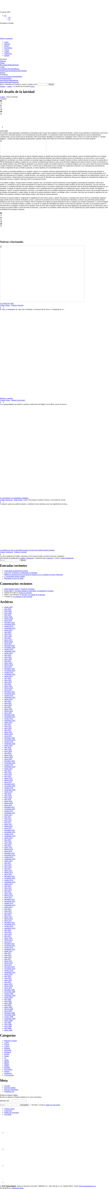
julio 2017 (7, 817)
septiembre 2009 (9, 995)
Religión (16, 65)
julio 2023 (7, 678)
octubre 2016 (8, 834)
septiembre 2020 (9, 744)
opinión (8, 78)
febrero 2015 (8, 872)
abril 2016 (7, 845)
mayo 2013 (8, 913)
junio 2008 (7, 1024)
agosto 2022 (8, 699)
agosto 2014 (8, 884)
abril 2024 (7, 661)
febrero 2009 (8, 1009)
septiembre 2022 (9, 697)
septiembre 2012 (9, 928)
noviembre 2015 (9, 855)
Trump (4, 78)
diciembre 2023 (9, 669)
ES (5, 16)
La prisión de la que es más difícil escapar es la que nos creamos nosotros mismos (27, 550)
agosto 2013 (8, 907)
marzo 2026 (8, 617)
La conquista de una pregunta (22, 596)
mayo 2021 (8, 728)
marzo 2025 (8, 640)
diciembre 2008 (9, 1013)
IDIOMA (3, 1101)
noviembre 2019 (9, 763)
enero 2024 (8, 667)
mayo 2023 (8, 682)
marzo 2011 (8, 961)
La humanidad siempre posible (14, 576)
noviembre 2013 (9, 901)
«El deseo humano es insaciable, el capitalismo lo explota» (34, 591)
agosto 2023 (8, 676)
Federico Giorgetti (17, 305)
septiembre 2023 (9, 674)
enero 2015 (8, 874)
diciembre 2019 (9, 761)
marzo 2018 (8, 801)
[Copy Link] (54, 114)
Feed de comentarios (11, 1089)
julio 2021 (7, 724)
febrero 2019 (8, 780)
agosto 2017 (8, 815)
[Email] (54, 111)
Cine (44, 558)
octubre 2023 (8, 672)
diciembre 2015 (9, 853)
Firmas (6, 46)
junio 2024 (7, 657)
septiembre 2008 (9, 1019)
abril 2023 (7, 684)
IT (9, 19)
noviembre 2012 (9, 924)
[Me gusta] (1, 127)
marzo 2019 (8, 778)
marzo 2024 (8, 663)
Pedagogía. (14, 80)
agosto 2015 (8, 861)
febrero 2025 (8, 642)
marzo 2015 (8, 870)
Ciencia (10, 71)
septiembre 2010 (9, 972)
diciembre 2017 (9, 807)
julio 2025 (7, 632)
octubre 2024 (8, 649)
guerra (2, 80)
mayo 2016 (8, 844)
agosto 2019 (8, 769)
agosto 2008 (8, 1020)
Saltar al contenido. (6, 38)
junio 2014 (7, 888)
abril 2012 (7, 936)
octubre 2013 (8, 903)
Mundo (6, 1062)
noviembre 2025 (9, 624)
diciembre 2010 (9, 967)
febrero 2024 (8, 665)
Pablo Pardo (18, 500)
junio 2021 (7, 726)
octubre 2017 (8, 811)
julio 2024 (7, 655)
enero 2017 (8, 828)
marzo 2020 (8, 755)
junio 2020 (7, 749)
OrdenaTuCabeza (18, 1188)
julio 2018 (7, 794)
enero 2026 (8, 620)
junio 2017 (7, 819)
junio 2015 (7, 865)
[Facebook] (54, 101)
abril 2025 (7, 638)
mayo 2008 (8, 1026)
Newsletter (7, 1114)
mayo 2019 (8, 774)
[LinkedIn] (54, 105)
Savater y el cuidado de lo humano (33, 595)
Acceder (7, 1086)
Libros (12, 69)
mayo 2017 (8, 820)
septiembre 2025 (9, 628)
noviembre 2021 (9, 717)
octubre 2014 (8, 880)
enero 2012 (8, 942)
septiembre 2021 (9, 720)
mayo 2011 (8, 957)
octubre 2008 (8, 1017)
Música (16, 69)
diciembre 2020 (9, 738)
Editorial (7, 44)
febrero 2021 (8, 734)
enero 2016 (8, 851)
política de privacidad (53, 1105)
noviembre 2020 (9, 740)
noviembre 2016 (9, 832)
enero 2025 (8, 644)
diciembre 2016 (9, 830)
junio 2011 (7, 955)
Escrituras (7, 1052)
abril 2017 (7, 822)
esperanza (50, 558)
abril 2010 (7, 982)
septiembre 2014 (9, 882)
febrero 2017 (8, 826)
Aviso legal (8, 1111)
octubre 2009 (8, 994)
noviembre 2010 (9, 969)
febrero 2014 (8, 895)
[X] (54, 103)
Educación (16, 71)
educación (3, 82)
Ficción (7, 69)
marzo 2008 (8, 1030)
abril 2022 (7, 707)
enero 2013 (8, 920)
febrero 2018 (8, 803)
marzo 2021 (8, 732)
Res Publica (8, 48)
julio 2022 (7, 701)
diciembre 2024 (9, 645)
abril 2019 (7, 776)
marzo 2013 (8, 917)
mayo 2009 (8, 1003)
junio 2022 (7, 703)
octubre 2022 (8, 695)
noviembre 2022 (9, 694)
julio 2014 (7, 886)
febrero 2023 (8, 688)
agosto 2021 (8, 722)
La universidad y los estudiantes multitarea (14, 498)
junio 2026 (7, 611)
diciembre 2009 (9, 990)
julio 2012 (7, 930)
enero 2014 (8, 897)
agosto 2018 (8, 792)
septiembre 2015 (9, 859)
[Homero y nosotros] (54, 396)
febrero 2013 (8, 919)
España (9, 82)
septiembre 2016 (9, 836)
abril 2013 (7, 915)
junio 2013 (7, 911)
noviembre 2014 (9, 878)
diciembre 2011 (9, 944)
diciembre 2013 (9, 899)
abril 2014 (7, 892)
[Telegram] (54, 109)
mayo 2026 (8, 613)
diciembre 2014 (9, 876)
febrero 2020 (8, 757)
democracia (11, 76)
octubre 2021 (8, 719)
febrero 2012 (8, 940)
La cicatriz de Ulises (7, 303)
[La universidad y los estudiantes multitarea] (54, 496)
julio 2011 (7, 953)
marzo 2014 (8, 894)
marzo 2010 (8, 984)
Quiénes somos (9, 1109)
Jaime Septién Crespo (11, 589)
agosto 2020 (8, 745)
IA (21, 71)
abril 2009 (7, 1005)
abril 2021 (7, 730)
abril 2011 (7, 959)
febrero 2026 (8, 619)
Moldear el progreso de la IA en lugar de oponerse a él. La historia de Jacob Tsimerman (33, 574)
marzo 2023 (8, 686)
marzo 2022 (8, 709)
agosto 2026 (8, 607)
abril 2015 (7, 869)
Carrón (6, 50)
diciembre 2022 (9, 692)
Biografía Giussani (10, 1041)
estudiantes (18, 76)
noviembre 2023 (9, 670)
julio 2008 (7, 1022)
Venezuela (15, 82)
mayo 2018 (8, 797)
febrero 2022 (8, 711)
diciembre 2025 (9, 622)
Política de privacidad (11, 1112)
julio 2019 (7, 770)
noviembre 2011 (9, 945)
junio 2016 (7, 842)
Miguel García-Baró (18, 400)
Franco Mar (8, 591)
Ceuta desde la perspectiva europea (16, 571)
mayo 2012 (8, 934)
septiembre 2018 (9, 790)
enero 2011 (8, 965)
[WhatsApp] (54, 107)
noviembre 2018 (9, 786)
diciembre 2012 (9, 922)
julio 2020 (7, 747)
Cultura (6, 52)
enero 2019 (8, 782)
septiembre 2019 (9, 767)
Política (10, 65)
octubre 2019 (8, 765)
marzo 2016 (8, 847)
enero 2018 (8, 805)
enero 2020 (8, 759)
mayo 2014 (8, 890)
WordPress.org (9, 1091)
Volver (32, 86)
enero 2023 (8, 690)
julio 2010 (7, 976)
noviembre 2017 (9, 809)
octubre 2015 (8, 857)
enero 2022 (8, 713)
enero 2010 (8, 988)
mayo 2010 (8, 980)
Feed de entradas (10, 1088)
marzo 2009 (8, 1007)
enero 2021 (8, 736)
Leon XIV (3, 76)
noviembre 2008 (9, 1015)
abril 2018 (7, 799)
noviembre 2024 (9, 647)
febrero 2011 (8, 963)
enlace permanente (67, 558)
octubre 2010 (8, 970)
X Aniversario (9, 1075)
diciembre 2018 (9, 784)
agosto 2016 (8, 838)
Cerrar (6, 42)
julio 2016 (7, 840)
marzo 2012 (8, 938)
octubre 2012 (8, 926)
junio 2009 (7, 1001)
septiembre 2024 (9, 651)
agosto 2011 (8, 951)
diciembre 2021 (9, 715)
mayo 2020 (8, 751)
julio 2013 (7, 909)
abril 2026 (7, 615)
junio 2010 (7, 978)
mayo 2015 (8, 867)
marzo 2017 (8, 824)
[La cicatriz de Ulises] (42, 301)
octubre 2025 (8, 626)
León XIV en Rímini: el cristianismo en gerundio (20, 573)
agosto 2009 (8, 997)
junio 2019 (7, 772)
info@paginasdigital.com (87, 1186)
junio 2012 (7, 932)
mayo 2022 (8, 705)
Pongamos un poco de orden (13, 578)
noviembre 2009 (9, 992)
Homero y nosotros (6, 398)
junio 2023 (7, 680)
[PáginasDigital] (20, 34)
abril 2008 (7, 1028)
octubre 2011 (8, 947)
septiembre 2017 (9, 813)
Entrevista (7, 80)
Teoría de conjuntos (27, 589)
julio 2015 (7, 863)
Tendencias (8, 53)
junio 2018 (7, 795)
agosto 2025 (8, 630)
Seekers (6, 55)
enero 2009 (8, 1011)
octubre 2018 (8, 788)
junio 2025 (7, 634)
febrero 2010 (8, 986)
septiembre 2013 (9, 905)
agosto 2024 (8, 653)
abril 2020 (7, 753)
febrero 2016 (8, 849)
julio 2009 (7, 999)
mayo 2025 (8, 636)
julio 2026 (7, 609)
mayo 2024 (8, 659)
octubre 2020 (8, 742)
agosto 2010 (8, 974)
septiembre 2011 (9, 949)
